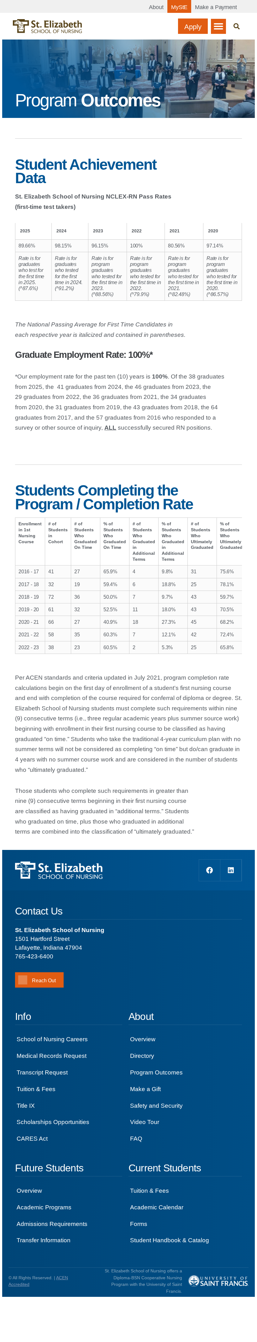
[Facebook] (209, 870)
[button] (218, 26)
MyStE (179, 7)
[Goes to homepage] (47, 26)
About (156, 7)
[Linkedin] (231, 870)
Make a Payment (216, 7)
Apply (193, 27)
